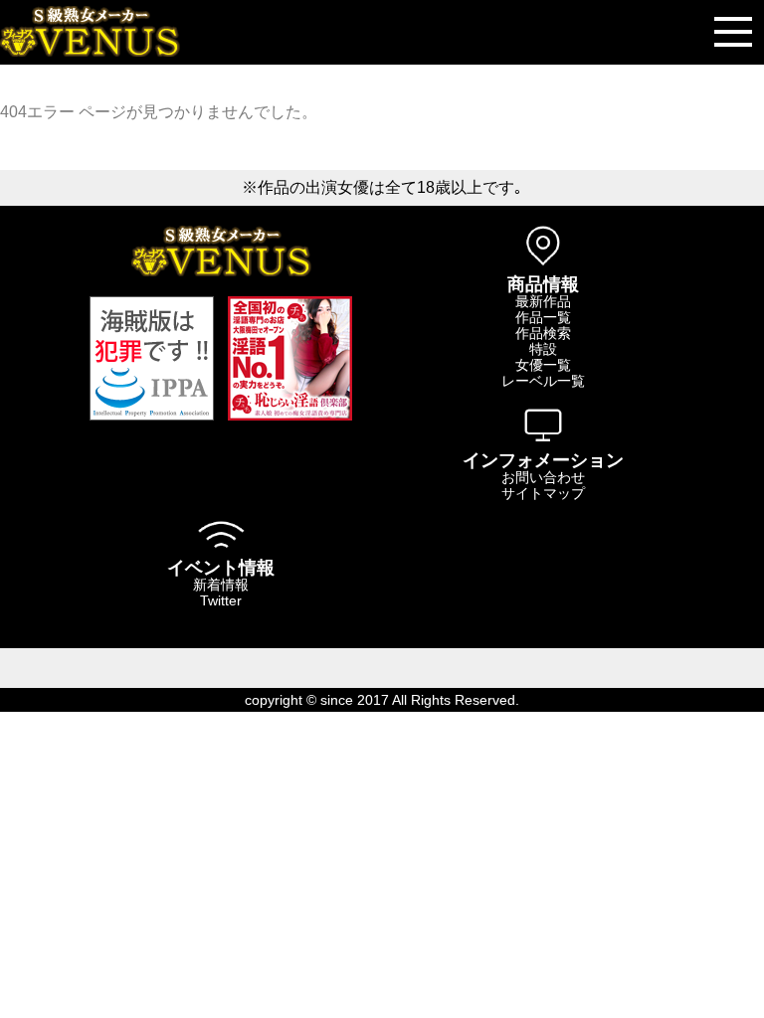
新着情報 (221, 585)
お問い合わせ (543, 477)
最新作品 (543, 301)
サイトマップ (543, 493)
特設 (543, 349)
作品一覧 (543, 317)
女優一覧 (543, 365)
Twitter (221, 600)
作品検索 (543, 333)
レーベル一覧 (543, 381)
